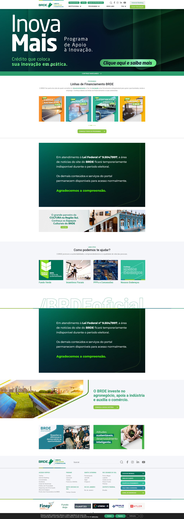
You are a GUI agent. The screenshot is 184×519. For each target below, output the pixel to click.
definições (95, 517)
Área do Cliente (127, 478)
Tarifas (83, 2)
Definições (132, 516)
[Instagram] (118, 2)
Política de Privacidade (46, 486)
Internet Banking (137, 3)
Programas (92, 6)
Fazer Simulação (138, 7)
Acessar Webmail (128, 473)
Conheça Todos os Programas (90, 131)
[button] (47, 65)
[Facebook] (114, 2)
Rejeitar (120, 516)
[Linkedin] (121, 2)
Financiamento (73, 2)
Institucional (74, 6)
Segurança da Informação (47, 488)
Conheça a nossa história (104, 407)
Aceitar (109, 516)
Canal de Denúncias (45, 484)
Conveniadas (43, 480)
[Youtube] (124, 2)
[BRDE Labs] (92, 220)
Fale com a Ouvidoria (129, 488)
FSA (122, 6)
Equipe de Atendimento (96, 2)
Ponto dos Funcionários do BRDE (49, 492)
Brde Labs (110, 6)
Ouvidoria (42, 482)
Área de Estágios (44, 490)
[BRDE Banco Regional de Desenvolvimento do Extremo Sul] (51, 4)
